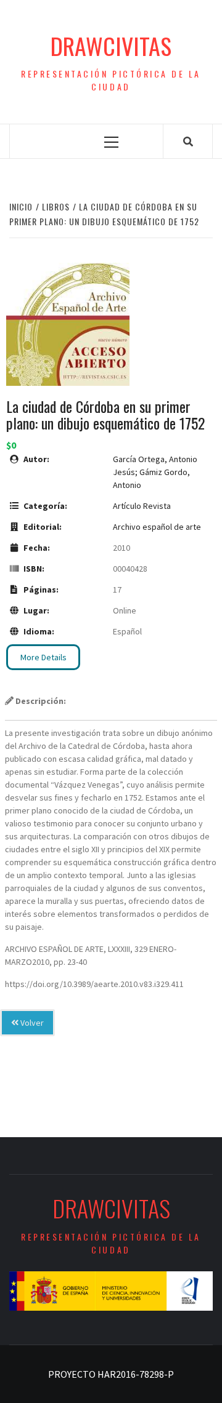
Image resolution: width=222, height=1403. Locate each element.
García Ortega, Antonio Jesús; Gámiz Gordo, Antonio (155, 472)
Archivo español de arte (157, 526)
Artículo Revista (142, 505)
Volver (31, 1022)
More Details (43, 657)
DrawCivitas (111, 46)
